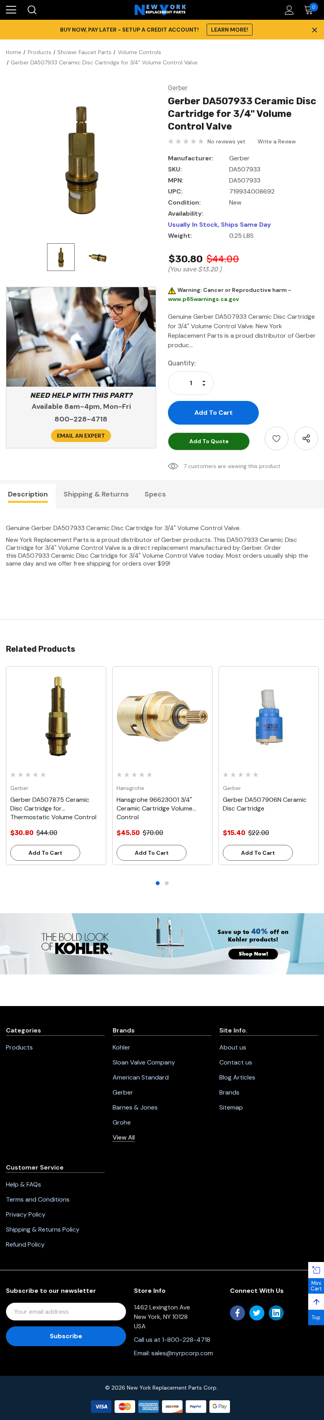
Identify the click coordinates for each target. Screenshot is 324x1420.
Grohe (122, 1122)
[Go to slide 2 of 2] (167, 883)
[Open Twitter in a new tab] (256, 1312)
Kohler (121, 1047)
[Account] (288, 10)
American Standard (141, 1077)
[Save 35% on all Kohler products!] (162, 943)
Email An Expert (81, 435)
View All (124, 1137)
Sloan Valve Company (144, 1062)
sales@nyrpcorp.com (182, 1353)
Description (28, 494)
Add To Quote (209, 441)
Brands (229, 1092)
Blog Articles (237, 1077)
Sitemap (231, 1107)
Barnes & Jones (135, 1107)
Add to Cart (45, 852)
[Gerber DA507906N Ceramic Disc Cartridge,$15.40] (269, 716)
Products (19, 1047)
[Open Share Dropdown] (306, 438)
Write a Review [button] (277, 141)
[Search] (31, 10)
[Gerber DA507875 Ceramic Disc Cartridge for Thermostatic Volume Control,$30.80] (56, 716)
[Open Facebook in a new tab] (237, 1312)
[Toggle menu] (11, 10)
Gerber (123, 1092)
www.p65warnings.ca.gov (203, 299)
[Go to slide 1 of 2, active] (158, 883)
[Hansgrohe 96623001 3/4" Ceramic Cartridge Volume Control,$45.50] (162, 716)
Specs (155, 494)
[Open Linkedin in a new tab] (276, 1312)
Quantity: (182, 363)
